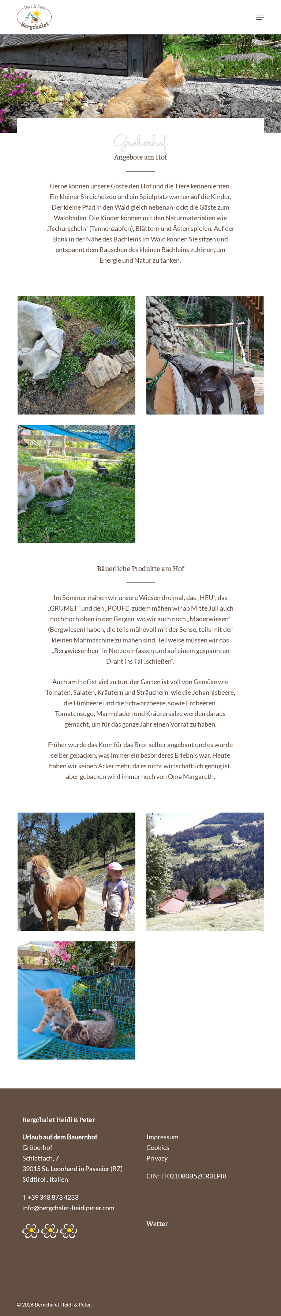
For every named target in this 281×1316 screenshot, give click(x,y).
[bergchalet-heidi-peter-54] (77, 872)
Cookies (157, 1147)
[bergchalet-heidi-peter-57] (205, 872)
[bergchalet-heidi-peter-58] (77, 484)
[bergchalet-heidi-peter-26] (77, 355)
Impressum (162, 1137)
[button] (260, 17)
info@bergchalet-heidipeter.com (68, 1208)
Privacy (157, 1158)
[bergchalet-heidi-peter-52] (205, 355)
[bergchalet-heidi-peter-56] (77, 1000)
